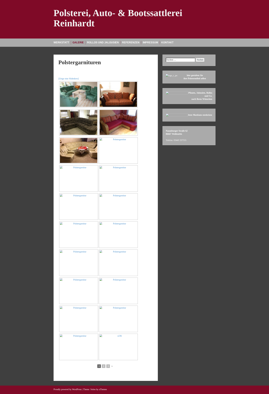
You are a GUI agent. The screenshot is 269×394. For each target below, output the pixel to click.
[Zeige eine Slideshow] (68, 78)
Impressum (150, 42)
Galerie (78, 42)
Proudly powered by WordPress (67, 389)
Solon (93, 389)
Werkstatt (61, 42)
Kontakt (167, 42)
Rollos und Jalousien (103, 42)
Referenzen (130, 42)
